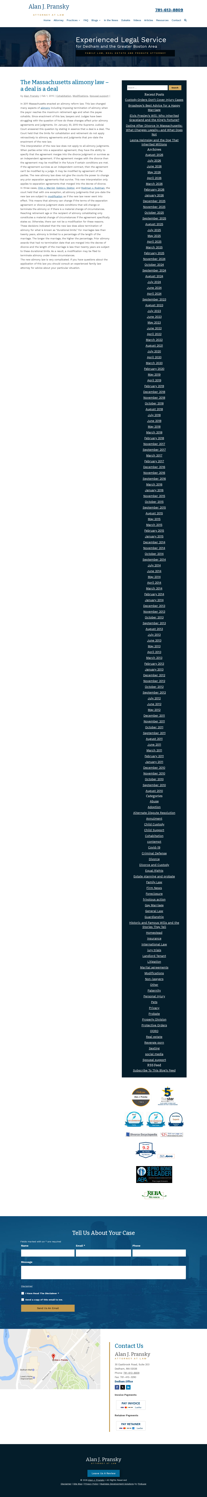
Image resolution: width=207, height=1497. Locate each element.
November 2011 (154, 721)
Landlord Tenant (154, 956)
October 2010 (154, 779)
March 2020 (154, 363)
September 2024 (154, 270)
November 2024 (154, 259)
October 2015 (154, 501)
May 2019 (154, 374)
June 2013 (154, 640)
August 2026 (154, 154)
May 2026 (154, 172)
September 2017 (154, 449)
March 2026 (154, 183)
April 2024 (154, 293)
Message (26, 1261)
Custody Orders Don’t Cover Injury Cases (154, 99)
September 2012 (154, 692)
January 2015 (154, 536)
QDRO (154, 1031)
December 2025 (154, 201)
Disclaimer (27, 1286)
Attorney (59, 20)
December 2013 (154, 606)
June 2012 (154, 704)
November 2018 (154, 397)
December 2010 (154, 767)
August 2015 (154, 513)
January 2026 (154, 195)
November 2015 (154, 496)
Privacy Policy (91, 1484)
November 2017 (154, 444)
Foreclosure (154, 893)
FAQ (86, 20)
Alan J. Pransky (96, 1480)
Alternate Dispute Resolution (154, 812)
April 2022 (154, 334)
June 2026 (154, 166)
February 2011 (154, 756)
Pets (154, 1002)
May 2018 (154, 426)
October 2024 (154, 264)
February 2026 (154, 189)
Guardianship (154, 917)
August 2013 (154, 629)
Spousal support (99, 96)
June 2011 (154, 744)
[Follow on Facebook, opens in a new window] (117, 1387)
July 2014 (154, 565)
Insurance (154, 938)
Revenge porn (154, 1042)
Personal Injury (154, 996)
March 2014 (154, 588)
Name (24, 1245)
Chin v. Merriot (46, 188)
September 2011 (154, 733)
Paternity (154, 990)
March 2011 (154, 750)
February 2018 (154, 438)
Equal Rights (154, 870)
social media (154, 1054)
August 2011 (154, 738)
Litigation (154, 961)
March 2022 (154, 339)
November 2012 (154, 681)
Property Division (154, 1019)
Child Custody (154, 824)
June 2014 (154, 571)
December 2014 (154, 542)
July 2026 (154, 160)
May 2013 (154, 646)
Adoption (154, 807)
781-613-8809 (169, 9)
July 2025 (154, 230)
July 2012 (154, 698)
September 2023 (154, 299)
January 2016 (154, 490)
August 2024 (154, 276)
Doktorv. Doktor (65, 188)
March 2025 (154, 247)
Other (154, 984)
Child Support (154, 830)
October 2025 (154, 212)
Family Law (154, 882)
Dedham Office (124, 1381)
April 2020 (154, 357)
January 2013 (154, 669)
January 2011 (154, 762)
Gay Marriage (154, 905)
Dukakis (125, 20)
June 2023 (154, 316)
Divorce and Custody (154, 865)
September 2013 (154, 623)
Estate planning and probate (154, 876)
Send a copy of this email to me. (44, 1299)
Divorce (154, 859)
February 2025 (154, 253)
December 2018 (154, 392)
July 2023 (154, 311)
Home (47, 20)
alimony (45, 108)
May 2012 (154, 709)
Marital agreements (154, 967)
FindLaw (142, 1484)
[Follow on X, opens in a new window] (122, 1387)
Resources (162, 20)
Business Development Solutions (117, 1484)
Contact (176, 20)
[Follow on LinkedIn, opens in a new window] (128, 1387)
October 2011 (154, 727)
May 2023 (154, 322)
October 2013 (154, 617)
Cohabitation (63, 96)
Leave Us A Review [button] (103, 1473)
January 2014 (154, 600)
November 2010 (154, 773)
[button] (204, 1480)
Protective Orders (154, 1025)
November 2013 (154, 611)
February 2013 (154, 663)
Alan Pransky (31, 96)
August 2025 (154, 224)
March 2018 (154, 432)
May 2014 (154, 577)
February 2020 (154, 368)
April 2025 (154, 241)
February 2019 (154, 386)
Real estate (154, 1036)
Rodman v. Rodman (93, 188)
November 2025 (154, 207)
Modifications (80, 96)
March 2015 (154, 524)
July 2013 (154, 634)
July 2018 (154, 415)
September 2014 (154, 559)
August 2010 (154, 791)
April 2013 (154, 652)
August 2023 (154, 305)
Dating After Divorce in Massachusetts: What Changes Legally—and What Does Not (154, 130)
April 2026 (154, 178)
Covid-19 (154, 847)
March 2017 (154, 455)
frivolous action (154, 899)
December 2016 (154, 467)
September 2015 (154, 507)
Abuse (154, 801)
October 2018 (154, 403)
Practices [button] (72, 20)
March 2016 (154, 484)
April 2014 (154, 582)
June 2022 (154, 328)
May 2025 (154, 235)
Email (80, 1245)
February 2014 (154, 594)
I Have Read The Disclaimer (42, 1293)
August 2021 (154, 345)
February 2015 (154, 530)
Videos (137, 20)
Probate (154, 1013)
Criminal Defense (154, 853)
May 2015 (154, 519)
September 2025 (154, 218)
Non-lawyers (154, 979)
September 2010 (154, 785)
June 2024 (154, 287)
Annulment (154, 818)
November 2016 (154, 472)
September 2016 (154, 478)
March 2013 (154, 657)
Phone (136, 1245)
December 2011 (154, 715)
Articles (148, 20)
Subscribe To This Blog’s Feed (154, 1070)
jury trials (154, 950)
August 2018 (154, 409)
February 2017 (154, 461)
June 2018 (154, 421)
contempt (154, 841)
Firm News (154, 888)
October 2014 (154, 553)
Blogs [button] (94, 20)
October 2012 (154, 686)
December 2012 (154, 675)
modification (55, 196)
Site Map (77, 1484)
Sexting (154, 1048)
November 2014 (154, 548)
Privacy (154, 1008)
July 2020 (154, 351)
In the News (111, 20)
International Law (154, 944)
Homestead (154, 932)
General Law (154, 911)
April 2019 (154, 380)
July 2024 (154, 282)
